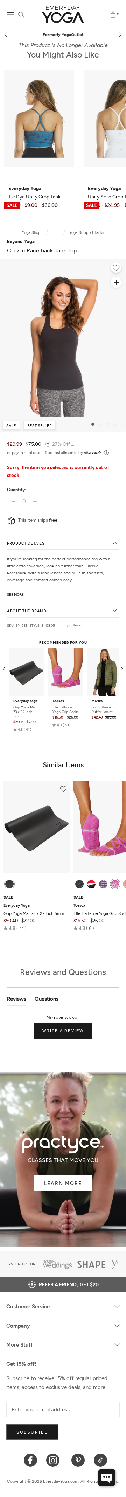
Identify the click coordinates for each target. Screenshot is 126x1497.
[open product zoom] (116, 282)
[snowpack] (79, 884)
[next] (119, 34)
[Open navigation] (10, 14)
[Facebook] (30, 1459)
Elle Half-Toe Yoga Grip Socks (65, 709)
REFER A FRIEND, (69, 1285)
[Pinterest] (78, 1459)
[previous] (6, 34)
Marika (97, 701)
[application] (106, 1477)
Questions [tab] (46, 1001)
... (55, 232)
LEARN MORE (63, 1183)
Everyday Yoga (25, 701)
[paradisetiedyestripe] (115, 884)
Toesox (58, 701)
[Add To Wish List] (116, 269)
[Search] (21, 14)
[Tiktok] (100, 1459)
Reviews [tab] (16, 1001)
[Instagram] (54, 1459)
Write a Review (67, 1033)
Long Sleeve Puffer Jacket (102, 709)
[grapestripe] (103, 884)
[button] (22, 730)
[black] (9, 884)
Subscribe (32, 1432)
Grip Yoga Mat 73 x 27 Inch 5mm (24, 712)
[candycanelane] (91, 884)
